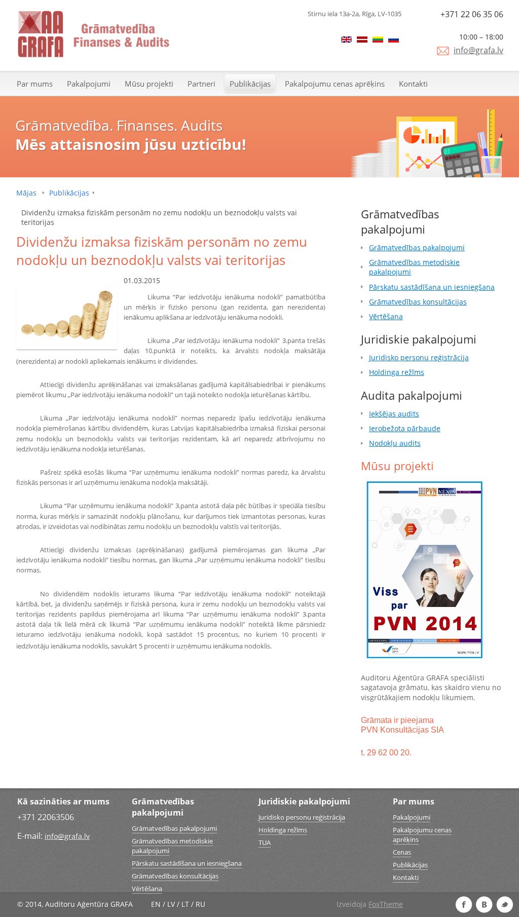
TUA (264, 842)
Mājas (26, 193)
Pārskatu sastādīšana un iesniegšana (432, 287)
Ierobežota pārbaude (404, 428)
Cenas (402, 852)
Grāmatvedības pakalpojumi (417, 247)
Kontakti (413, 84)
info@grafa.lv (478, 50)
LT (185, 904)
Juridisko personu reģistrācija (419, 357)
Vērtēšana (386, 316)
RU (200, 904)
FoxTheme (385, 904)
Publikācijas (250, 84)
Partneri (201, 84)
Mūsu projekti (149, 84)
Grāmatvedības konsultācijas (418, 302)
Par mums (35, 84)
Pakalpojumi (88, 84)
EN (156, 904)
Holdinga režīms (396, 372)
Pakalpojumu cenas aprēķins (335, 84)
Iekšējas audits (394, 413)
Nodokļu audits (395, 443)
